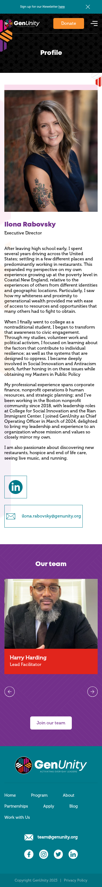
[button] (94, 23)
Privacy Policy (75, 880)
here (61, 6)
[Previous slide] (9, 691)
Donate (68, 23)
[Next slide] (92, 691)
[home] (22, 23)
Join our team (51, 722)
